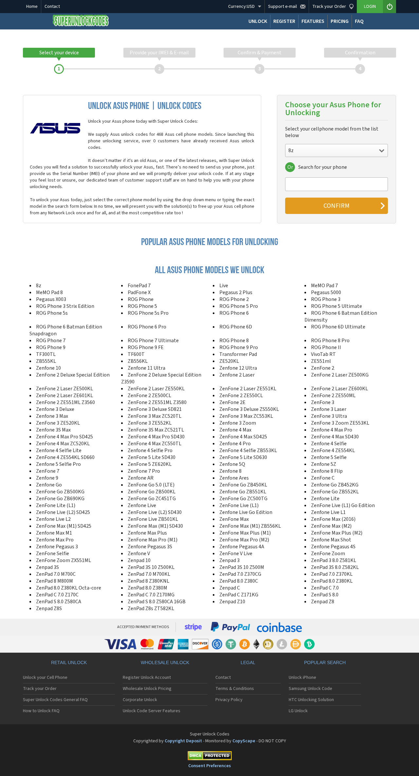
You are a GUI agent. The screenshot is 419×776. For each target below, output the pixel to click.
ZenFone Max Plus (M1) (245, 533)
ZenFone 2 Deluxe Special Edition (73, 375)
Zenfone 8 (230, 471)
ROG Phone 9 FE (146, 347)
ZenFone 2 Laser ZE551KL (247, 388)
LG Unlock (298, 711)
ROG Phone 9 (50, 347)
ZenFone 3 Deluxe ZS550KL (249, 409)
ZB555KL (46, 361)
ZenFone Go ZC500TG (243, 498)
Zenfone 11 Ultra (146, 368)
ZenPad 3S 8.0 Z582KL (335, 567)
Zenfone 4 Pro (235, 443)
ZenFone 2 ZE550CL (241, 395)
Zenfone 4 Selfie (329, 443)
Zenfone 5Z (323, 464)
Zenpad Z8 (322, 601)
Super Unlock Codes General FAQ (55, 700)
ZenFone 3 (322, 402)
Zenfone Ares (234, 478)
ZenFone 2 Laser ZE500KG (340, 375)
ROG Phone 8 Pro (330, 340)
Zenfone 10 (48, 368)
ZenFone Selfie (52, 553)
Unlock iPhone (302, 677)
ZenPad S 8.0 (324, 594)
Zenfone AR (141, 478)
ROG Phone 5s (52, 313)
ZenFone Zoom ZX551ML (63, 560)
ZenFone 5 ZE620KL (150, 464)
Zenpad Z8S (49, 608)
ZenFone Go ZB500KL (151, 491)
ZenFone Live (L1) (239, 505)
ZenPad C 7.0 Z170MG (151, 594)
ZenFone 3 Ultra (329, 416)
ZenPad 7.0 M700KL (149, 574)
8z (38, 285)
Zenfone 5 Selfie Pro (58, 464)
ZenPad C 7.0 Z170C (57, 594)
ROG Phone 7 (50, 340)
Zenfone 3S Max (53, 429)
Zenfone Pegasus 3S (150, 546)
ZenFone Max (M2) (331, 526)
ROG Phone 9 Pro (238, 347)
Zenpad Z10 (232, 601)
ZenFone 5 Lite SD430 (151, 457)
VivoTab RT (323, 354)
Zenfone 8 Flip (327, 471)
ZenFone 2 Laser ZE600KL (339, 388)
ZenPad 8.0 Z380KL (332, 581)
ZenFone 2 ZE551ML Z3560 (65, 402)
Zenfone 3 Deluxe (55, 409)
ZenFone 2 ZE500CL (149, 395)
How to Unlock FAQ (41, 711)
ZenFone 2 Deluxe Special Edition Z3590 (161, 378)
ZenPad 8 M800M (54, 581)
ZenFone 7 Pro (144, 471)
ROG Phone (141, 299)
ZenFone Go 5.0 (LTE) (151, 484)
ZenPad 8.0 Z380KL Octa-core (68, 587)
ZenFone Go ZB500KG (60, 491)
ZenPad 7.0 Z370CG (240, 574)
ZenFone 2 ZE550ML (333, 395)
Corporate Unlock (140, 700)
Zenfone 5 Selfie (329, 457)
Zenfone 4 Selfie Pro (150, 450)
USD (241, 6)
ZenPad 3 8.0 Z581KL (333, 560)
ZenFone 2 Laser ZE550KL (156, 388)
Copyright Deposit (183, 741)
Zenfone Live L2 (53, 519)
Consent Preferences (209, 766)
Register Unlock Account (147, 677)
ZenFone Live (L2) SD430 (155, 512)
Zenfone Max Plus (147, 533)
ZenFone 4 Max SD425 (243, 436)
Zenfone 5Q (232, 464)
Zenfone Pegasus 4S (333, 546)
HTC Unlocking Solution (311, 700)
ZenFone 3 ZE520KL (58, 423)
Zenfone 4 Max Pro (331, 429)
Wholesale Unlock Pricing (147, 688)
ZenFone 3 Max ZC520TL (154, 416)
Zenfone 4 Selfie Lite (59, 450)
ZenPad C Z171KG (238, 594)
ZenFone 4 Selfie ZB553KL (248, 450)
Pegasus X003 (51, 299)
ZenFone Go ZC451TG (152, 498)
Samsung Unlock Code (310, 688)
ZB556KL (138, 361)
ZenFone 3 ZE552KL (150, 423)
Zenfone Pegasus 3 (57, 546)
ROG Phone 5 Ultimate (336, 306)
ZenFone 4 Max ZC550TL (154, 443)
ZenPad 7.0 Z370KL (332, 574)
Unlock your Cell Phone (45, 677)
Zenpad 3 (229, 560)
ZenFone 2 (322, 368)
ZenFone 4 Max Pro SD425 (64, 436)
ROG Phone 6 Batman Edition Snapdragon (65, 330)
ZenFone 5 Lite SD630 (243, 457)
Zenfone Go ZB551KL (242, 491)
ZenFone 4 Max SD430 (335, 436)
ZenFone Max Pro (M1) (152, 539)
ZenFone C (323, 478)
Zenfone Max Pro (55, 539)
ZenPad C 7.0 (325, 587)
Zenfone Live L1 (328, 512)
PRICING (340, 21)
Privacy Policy (229, 700)
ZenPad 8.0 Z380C (238, 581)
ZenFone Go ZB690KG (60, 498)
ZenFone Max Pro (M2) (244, 539)
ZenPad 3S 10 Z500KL (151, 567)
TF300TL (46, 354)
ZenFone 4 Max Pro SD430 (156, 436)
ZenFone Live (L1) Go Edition (343, 505)
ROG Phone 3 (325, 299)
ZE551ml (321, 361)
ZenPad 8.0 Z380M (147, 587)
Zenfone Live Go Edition (245, 512)
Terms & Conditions (234, 688)
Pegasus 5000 (326, 292)
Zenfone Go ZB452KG (334, 484)
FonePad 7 (139, 285)
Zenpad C (229, 587)
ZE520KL (229, 361)
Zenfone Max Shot (331, 539)
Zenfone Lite (325, 498)
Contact (52, 6)
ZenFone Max (234, 519)
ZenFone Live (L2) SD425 (63, 512)
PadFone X (139, 292)
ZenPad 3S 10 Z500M (241, 567)
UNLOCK (257, 21)
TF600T (136, 354)
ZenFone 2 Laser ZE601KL (64, 395)
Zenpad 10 (139, 560)
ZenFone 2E (232, 402)
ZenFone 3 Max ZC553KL (246, 416)
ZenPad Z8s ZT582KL (151, 608)
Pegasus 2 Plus (235, 292)
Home (32, 6)
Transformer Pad (238, 354)
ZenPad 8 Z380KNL (148, 581)
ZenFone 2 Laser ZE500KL (64, 388)
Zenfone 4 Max (235, 429)
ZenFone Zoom (328, 553)
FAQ (359, 21)
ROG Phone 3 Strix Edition (65, 306)
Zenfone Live (142, 505)
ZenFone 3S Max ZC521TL (156, 429)
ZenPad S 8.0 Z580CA (58, 601)
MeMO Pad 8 (49, 292)
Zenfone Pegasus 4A (241, 546)
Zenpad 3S (47, 567)
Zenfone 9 (47, 478)
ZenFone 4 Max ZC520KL (63, 443)
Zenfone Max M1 (54, 533)
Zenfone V (139, 553)
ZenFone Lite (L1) (55, 505)
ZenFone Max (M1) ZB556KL (250, 526)
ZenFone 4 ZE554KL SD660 (65, 457)
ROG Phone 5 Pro (238, 306)
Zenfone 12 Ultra (238, 368)
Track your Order (40, 688)
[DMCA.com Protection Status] (209, 757)
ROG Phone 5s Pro (148, 313)
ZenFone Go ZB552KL (335, 491)
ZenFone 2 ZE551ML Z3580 (157, 402)
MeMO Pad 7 (324, 285)
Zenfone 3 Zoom (237, 423)
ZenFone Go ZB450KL (243, 484)
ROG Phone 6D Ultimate (338, 326)
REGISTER (284, 21)
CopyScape (243, 741)
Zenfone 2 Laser (237, 375)
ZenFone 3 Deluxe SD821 (155, 409)
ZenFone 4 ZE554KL (333, 450)
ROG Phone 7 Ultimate (153, 340)
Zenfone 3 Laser (328, 409)
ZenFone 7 (47, 471)
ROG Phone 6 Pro (147, 326)
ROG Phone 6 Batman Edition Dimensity (340, 316)
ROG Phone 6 (234, 313)
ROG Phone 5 (142, 306)
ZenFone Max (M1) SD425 (63, 526)
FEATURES (312, 21)
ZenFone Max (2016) (333, 519)
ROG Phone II (326, 347)
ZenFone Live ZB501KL (153, 519)
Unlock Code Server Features (151, 711)
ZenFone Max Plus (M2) (336, 533)
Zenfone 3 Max (52, 416)
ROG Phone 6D (235, 326)
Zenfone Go (49, 484)
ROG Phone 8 (234, 340)
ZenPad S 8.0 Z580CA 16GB (157, 601)
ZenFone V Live (235, 553)
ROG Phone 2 (234, 299)
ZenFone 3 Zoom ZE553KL (340, 423)
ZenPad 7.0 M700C (56, 574)
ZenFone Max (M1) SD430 (155, 526)
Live (223, 285)
